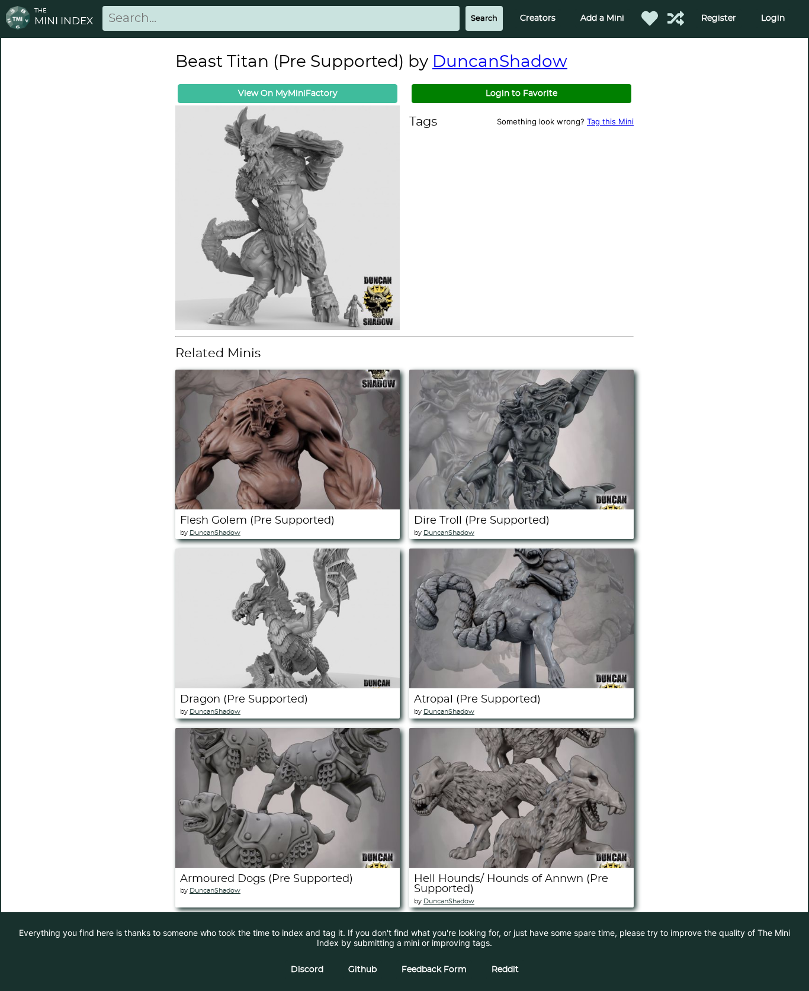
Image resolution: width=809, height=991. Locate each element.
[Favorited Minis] (649, 18)
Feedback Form (434, 970)
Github (362, 970)
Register (718, 18)
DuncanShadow (499, 62)
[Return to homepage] (20, 18)
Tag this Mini (610, 121)
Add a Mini (602, 18)
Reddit (505, 970)
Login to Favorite (521, 93)
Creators (538, 18)
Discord (307, 970)
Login (773, 18)
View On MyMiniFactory (288, 93)
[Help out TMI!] (675, 18)
